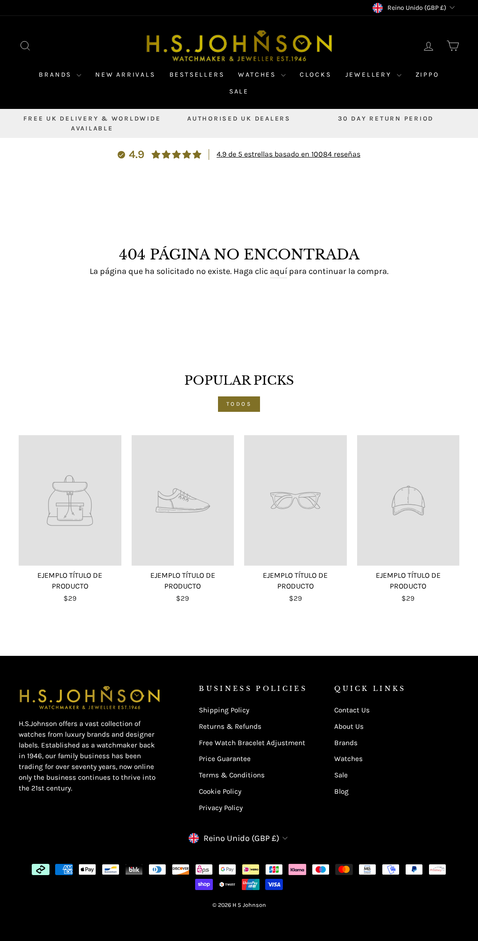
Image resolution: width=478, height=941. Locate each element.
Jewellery (369, 75)
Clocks (315, 75)
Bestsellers (197, 75)
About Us (349, 726)
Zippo (427, 75)
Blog (341, 791)
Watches (258, 75)
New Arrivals (125, 75)
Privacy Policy (221, 808)
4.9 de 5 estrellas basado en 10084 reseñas (288, 154)
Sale (239, 91)
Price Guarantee (225, 758)
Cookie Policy (220, 791)
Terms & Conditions (232, 775)
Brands (56, 75)
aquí (278, 271)
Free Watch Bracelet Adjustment (252, 743)
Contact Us (352, 710)
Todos (239, 404)
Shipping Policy (224, 710)
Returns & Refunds (230, 726)
